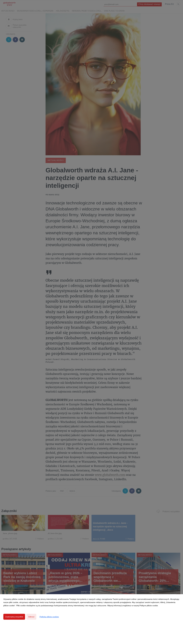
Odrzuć (31, 617)
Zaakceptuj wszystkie (14, 617)
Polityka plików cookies (49, 617)
